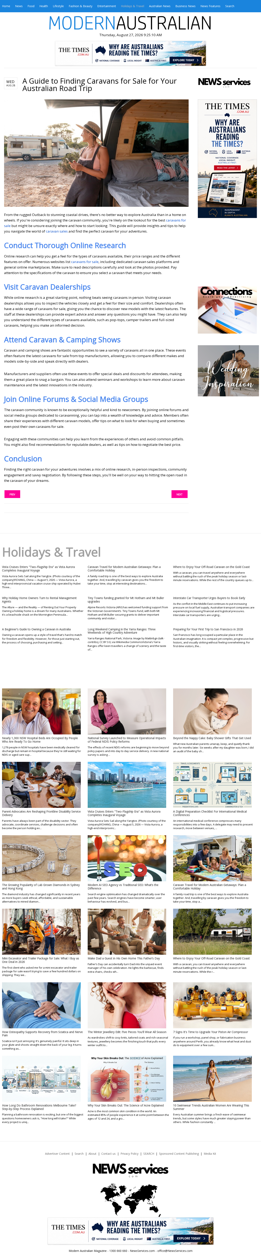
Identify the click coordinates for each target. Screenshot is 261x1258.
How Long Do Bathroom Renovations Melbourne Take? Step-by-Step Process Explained (39, 1107)
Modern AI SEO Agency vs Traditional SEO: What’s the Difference (123, 886)
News (19, 6)
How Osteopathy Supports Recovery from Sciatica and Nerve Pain (42, 1033)
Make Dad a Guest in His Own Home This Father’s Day (124, 958)
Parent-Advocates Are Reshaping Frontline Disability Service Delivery (41, 813)
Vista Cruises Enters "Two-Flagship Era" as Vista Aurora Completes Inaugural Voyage (38, 568)
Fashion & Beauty (80, 6)
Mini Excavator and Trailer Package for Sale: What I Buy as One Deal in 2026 (40, 960)
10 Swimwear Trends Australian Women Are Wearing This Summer (211, 1107)
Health (43, 6)
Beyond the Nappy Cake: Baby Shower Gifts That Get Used (212, 738)
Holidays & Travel (132, 6)
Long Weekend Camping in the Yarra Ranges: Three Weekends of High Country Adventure (122, 631)
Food (31, 6)
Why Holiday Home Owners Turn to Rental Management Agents (39, 599)
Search (229, 6)
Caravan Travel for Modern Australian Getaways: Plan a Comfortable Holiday (124, 568)
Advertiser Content (57, 1154)
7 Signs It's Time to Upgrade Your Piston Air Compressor (210, 1032)
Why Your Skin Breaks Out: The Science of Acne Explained (126, 1105)
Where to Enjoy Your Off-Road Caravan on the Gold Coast (211, 567)
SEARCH (148, 1154)
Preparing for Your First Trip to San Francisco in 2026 (208, 629)
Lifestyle (58, 6)
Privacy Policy (129, 1154)
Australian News (159, 6)
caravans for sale (84, 261)
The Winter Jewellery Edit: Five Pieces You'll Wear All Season (127, 1032)
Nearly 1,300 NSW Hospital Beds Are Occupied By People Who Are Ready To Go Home (40, 739)
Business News (185, 6)
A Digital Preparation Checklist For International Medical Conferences (210, 813)
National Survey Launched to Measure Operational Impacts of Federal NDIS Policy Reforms (127, 739)
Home (6, 6)
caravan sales (57, 231)
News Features (210, 6)
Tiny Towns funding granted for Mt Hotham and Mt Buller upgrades (126, 599)
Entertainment (106, 6)
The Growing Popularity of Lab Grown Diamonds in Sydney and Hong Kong (41, 886)
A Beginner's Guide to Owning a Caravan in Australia (36, 629)
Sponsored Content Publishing (179, 1154)
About (92, 1154)
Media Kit (210, 1154)
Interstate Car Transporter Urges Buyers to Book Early (209, 598)
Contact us (108, 1154)
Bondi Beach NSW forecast (228, 274)
